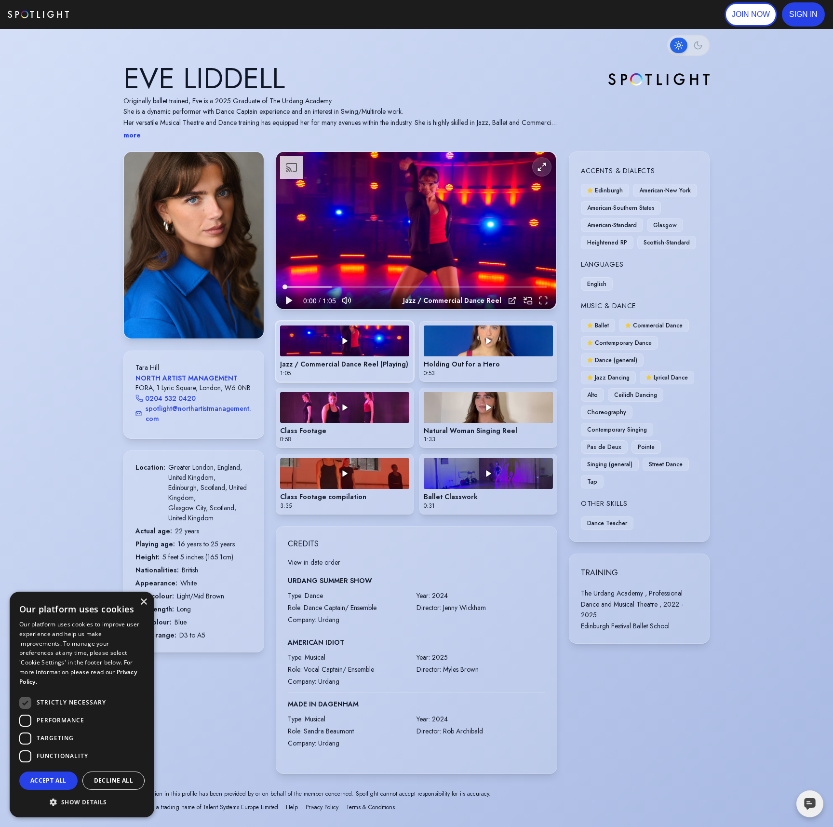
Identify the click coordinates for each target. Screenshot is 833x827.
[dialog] (82, 704)
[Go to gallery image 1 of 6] (182, 313)
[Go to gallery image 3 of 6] (193, 313)
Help (292, 807)
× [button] (143, 602)
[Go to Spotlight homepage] (38, 14)
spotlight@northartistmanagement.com (198, 413)
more (132, 135)
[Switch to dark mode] (688, 45)
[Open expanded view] (248, 166)
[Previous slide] (139, 254)
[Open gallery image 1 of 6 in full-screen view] (194, 245)
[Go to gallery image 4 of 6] (198, 313)
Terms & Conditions (370, 807)
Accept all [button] (48, 780)
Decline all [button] (113, 780)
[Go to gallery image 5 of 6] (203, 313)
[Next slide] (248, 254)
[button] (803, 14)
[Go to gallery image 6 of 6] (208, 313)
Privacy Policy (322, 807)
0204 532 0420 (170, 398)
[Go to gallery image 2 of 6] (189, 313)
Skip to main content (106, 15)
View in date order (314, 562)
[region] (416, 231)
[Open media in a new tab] (512, 301)
